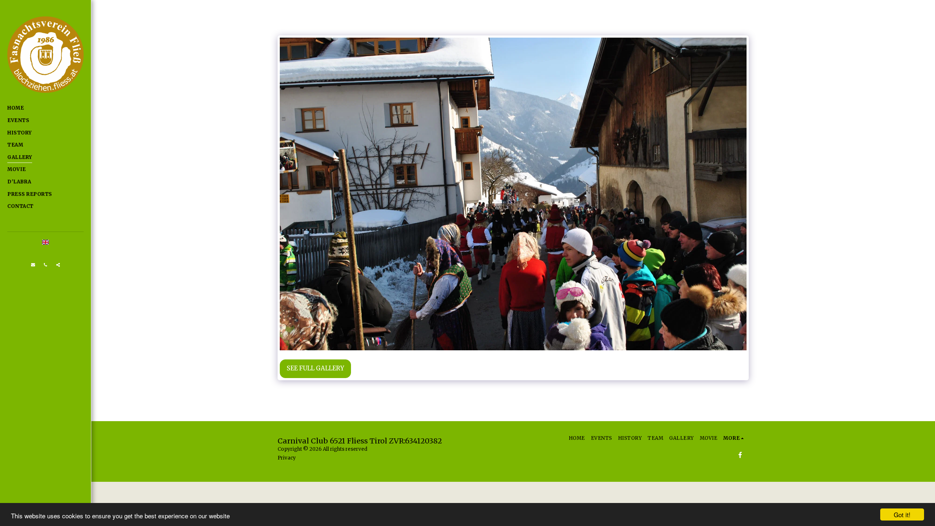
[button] (33, 264)
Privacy (287, 458)
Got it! (902, 514)
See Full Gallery (315, 368)
